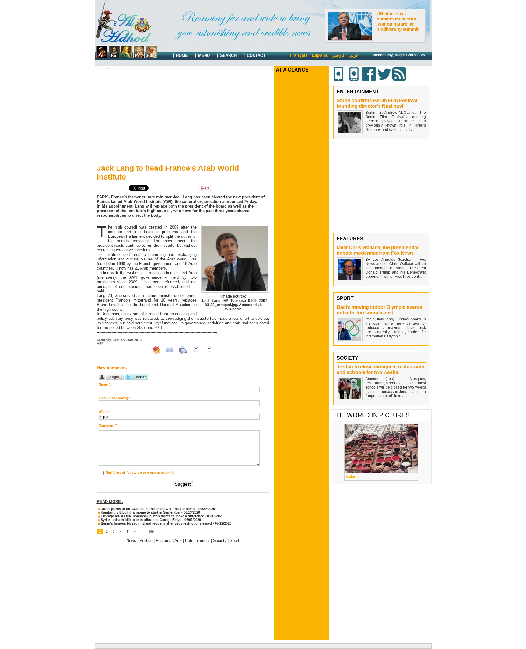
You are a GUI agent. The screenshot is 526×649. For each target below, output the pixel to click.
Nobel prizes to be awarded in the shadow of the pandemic (147, 509)
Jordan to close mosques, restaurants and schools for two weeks (380, 369)
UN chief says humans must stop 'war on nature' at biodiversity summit (398, 21)
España (320, 55)
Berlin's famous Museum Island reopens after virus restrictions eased (156, 523)
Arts (113, 68)
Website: (106, 411)
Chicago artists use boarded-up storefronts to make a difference (152, 516)
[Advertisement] (183, 116)
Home (181, 55)
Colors (352, 477)
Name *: (105, 384)
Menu (203, 55)
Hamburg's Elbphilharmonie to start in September (140, 512)
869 (151, 531)
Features (163, 540)
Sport (234, 540)
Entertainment (197, 540)
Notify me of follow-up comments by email (140, 472)
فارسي (338, 55)
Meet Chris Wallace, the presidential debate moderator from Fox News (377, 250)
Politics (146, 540)
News (131, 540)
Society (219, 540)
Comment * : (109, 425)
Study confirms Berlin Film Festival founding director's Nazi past (377, 103)
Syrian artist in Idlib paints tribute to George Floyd (140, 520)
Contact (255, 55)
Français (299, 55)
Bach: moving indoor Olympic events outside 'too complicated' (379, 310)
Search (228, 55)
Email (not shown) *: (115, 398)
